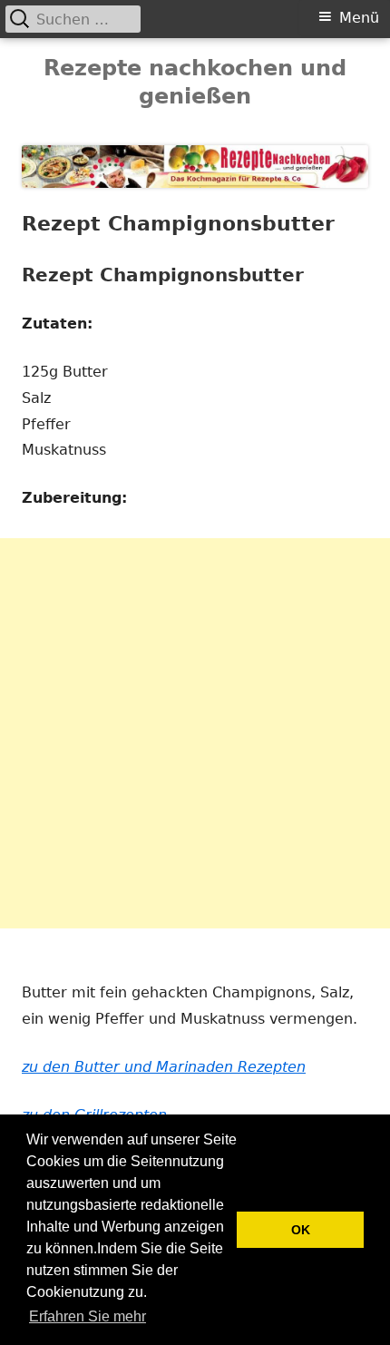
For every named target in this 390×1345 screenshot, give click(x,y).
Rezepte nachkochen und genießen (195, 82)
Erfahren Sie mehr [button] (87, 1316)
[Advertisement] (195, 733)
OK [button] (300, 1229)
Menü (359, 17)
